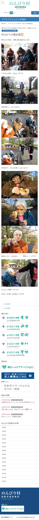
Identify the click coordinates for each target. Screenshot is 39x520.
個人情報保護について (7, 517)
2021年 (4, 446)
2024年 (4, 435)
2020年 (4, 450)
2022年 (4, 442)
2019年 (4, 454)
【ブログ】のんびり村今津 (17, 414)
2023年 (4, 439)
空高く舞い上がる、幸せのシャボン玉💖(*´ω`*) (16, 409)
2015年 (4, 469)
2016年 (4, 466)
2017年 (4, 462)
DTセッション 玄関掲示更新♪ (11, 416)
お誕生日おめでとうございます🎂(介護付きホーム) (18, 402)
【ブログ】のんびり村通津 (9, 30)
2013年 (4, 477)
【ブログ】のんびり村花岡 (17, 399)
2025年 (4, 431)
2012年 (4, 481)
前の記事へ (8, 304)
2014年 (4, 473)
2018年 (4, 458)
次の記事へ (8, 308)
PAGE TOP (36, 502)
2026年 (4, 427)
